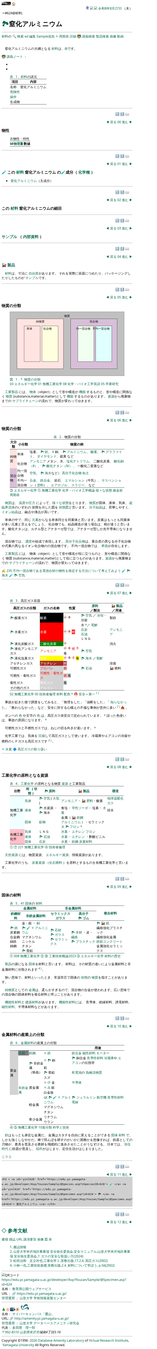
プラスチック (85, 941)
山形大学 (27, 1298)
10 (119, 1026)
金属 (32, 990)
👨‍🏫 (79, 36)
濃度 (28, 541)
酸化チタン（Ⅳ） (59, 466)
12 (119, 1222)
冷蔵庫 (109, 1058)
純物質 (10, 990)
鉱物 (42, 822)
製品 (11, 264)
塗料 (40, 485)
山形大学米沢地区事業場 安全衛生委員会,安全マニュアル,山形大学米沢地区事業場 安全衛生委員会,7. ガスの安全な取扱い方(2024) (70, 1253)
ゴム (86, 918)
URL (19, 1239)
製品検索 (102, 36)
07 (119, 593)
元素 (35, 519)
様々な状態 (104, 490)
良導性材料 (95, 1058)
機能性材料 (13, 1002)
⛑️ (76, 694)
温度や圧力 (27, 503)
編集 (32, 36)
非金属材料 (73, 908)
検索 (20, 36)
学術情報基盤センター (50, 1298)
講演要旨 (29, 1239)
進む (125, 122)
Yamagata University (18, 1345)
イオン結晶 (10, 512)
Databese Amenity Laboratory (61, 1340)
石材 (58, 930)
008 (16, 956)
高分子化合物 (72, 473)
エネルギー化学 (25, 384)
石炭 (84, 629)
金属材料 (29, 908)
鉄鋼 (80, 817)
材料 (5, 36)
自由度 (33, 273)
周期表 (64, 36)
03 (119, 228)
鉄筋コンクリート (109, 941)
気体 (28, 801)
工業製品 (11, 392)
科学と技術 (61, 1127)
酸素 (94, 452)
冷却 (100, 615)
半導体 (77, 1082)
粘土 (85, 473)
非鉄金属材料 (36, 916)
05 (119, 297)
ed (26, 36)
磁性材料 (8, 1007)
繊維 (74, 937)
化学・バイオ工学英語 (83, 384)
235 (10, 570)
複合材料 (110, 913)
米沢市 (34, 1332)
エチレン (78, 831)
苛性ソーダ (80, 808)
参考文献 (17, 1230)
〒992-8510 (10, 1332)
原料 (95, 606)
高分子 (84, 913)
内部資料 (31, 236)
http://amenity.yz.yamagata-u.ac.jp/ (41, 1318)
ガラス (60, 918)
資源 (111, 396)
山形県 (24, 1332)
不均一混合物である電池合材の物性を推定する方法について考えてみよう (67, 570)
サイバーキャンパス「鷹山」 (33, 1314)
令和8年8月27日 (110, 8)
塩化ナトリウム (77, 461)
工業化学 (28, 783)
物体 (32, 392)
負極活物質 (94, 1072)
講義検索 (88, 36)
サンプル (10, 236)
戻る (113, 122)
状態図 (64, 507)
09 (119, 886)
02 (119, 200)
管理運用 (9, 1298)
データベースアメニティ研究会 (56, 1323)
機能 (82, 392)
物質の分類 (32, 379)
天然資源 (11, 855)
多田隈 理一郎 (23, 1327)
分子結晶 (95, 507)
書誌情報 (19, 1247)
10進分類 (45, 1127)
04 (119, 256)
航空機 (102, 1097)
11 (119, 1174)
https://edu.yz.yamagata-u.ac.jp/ (42, 1293)
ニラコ (6, 1156)
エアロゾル (59, 485)
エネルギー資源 (57, 855)
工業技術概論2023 (62, 956)
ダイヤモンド (47, 456)
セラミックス (60, 913)
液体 (28, 810)
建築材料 (31, 1002)
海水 (48, 473)
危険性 (15, 92)
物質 (9, 396)
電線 (75, 1102)
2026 (33, 1340)
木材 (79, 932)
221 (21, 847)
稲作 (39, 1148)
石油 (84, 634)
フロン (75, 826)
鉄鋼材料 (16, 915)
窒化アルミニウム (24, 180)
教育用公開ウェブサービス (32, 1289)
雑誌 (12, 1239)
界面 (104, 546)
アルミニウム (76, 452)
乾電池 (77, 1072)
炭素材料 (85, 841)
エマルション (74, 480)
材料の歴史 (112, 956)
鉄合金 (45, 480)
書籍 (5, 1239)
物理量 (18, 143)
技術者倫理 (47, 694)
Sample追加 (46, 36)
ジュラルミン (86, 1097)
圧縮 (41, 735)
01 (119, 164)
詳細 (73, 36)
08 (65, 384)
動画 (120, 36)
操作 (13, 97)
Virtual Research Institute (108, 1340)
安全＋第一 (87, 694)
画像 (113, 36)
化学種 (84, 172)
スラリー (77, 485)
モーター (102, 1053)
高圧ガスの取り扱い (32, 749)
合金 (33, 480)
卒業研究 (112, 384)
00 (119, 122)
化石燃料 (55, 862)
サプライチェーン (25, 401)
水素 (8, 749)
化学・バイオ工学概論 (78, 490)
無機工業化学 (52, 384)
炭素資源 (38, 862)
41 (22, 903)
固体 (28, 822)
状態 (84, 977)
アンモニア (38, 461)
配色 (67, 694)
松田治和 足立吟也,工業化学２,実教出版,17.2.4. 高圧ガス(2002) (60, 1260)
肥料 (89, 801)
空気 (33, 473)
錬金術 (118, 490)
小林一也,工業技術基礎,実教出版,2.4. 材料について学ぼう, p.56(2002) (64, 1265)
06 (119, 420)
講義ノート (15, 56)
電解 (94, 625)
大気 (56, 798)
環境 (115, 791)
